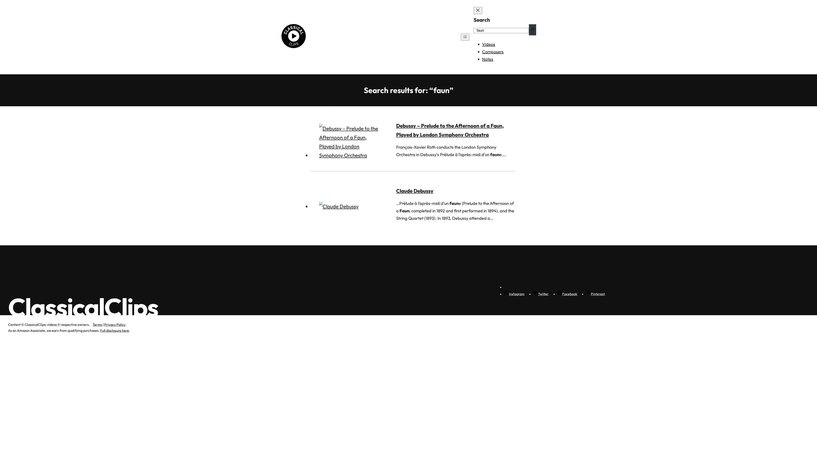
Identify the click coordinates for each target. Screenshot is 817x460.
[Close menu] (478, 10)
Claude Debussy (414, 191)
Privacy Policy (115, 324)
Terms (97, 324)
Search (482, 20)
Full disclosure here (114, 330)
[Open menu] (465, 37)
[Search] (532, 29)
